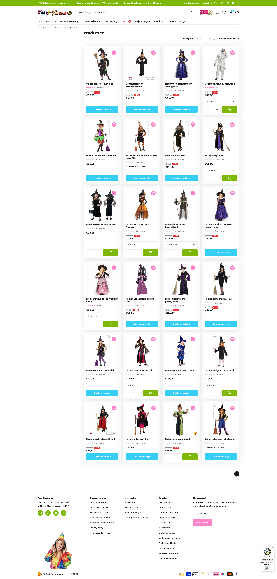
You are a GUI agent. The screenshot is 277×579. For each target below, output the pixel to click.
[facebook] (233, 3)
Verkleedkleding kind (169, 553)
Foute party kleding (168, 543)
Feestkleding (165, 502)
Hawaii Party (160, 21)
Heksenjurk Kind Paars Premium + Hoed (219, 225)
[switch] (267, 568)
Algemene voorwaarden (102, 522)
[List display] (214, 39)
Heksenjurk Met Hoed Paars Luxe (140, 300)
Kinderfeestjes (178, 21)
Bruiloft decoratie (167, 532)
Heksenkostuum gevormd (218, 299)
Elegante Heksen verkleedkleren (134, 85)
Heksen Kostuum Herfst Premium (138, 225)
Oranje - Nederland (168, 512)
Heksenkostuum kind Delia (139, 370)
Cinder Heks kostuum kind (99, 83)
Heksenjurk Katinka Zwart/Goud (175, 225)
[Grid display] (210, 39)
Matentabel (130, 502)
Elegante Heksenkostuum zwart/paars (178, 85)
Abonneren (202, 522)
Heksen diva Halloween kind (100, 224)
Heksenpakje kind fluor (137, 439)
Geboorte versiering (168, 558)
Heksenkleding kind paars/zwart (175, 300)
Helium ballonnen (167, 548)
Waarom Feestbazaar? (101, 517)
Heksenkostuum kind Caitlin (100, 370)
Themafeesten (46, 21)
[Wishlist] (224, 12)
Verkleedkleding (69, 21)
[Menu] (272, 548)
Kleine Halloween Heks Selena (220, 439)
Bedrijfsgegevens (98, 502)
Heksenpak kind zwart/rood (100, 439)
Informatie (130, 498)
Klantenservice (98, 498)
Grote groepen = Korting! (137, 517)
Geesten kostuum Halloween (220, 83)
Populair (163, 498)
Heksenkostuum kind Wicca (179, 370)
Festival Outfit (165, 522)
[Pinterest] (228, 3)
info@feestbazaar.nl (52, 506)
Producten (56, 27)
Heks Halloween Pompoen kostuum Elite (141, 157)
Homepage (43, 27)
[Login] (217, 12)
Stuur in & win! (131, 507)
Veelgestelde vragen (100, 532)
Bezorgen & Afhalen (99, 507)
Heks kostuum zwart (175, 155)
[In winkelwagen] (229, 109)
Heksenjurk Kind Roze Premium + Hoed (102, 300)
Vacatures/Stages (133, 512)
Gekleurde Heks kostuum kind (101, 155)
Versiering (111, 21)
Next (236, 474)
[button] (217, 109)
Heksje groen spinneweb (178, 439)
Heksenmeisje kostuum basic (220, 370)
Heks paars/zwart (214, 155)
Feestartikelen (92, 21)
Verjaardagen (142, 21)
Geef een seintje (102, 109)
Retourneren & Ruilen (100, 512)
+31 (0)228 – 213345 (51, 502)
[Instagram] (222, 3)
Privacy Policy (96, 527)
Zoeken (191, 12)
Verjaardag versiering (169, 538)
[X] (238, 3)
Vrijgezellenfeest (167, 517)
